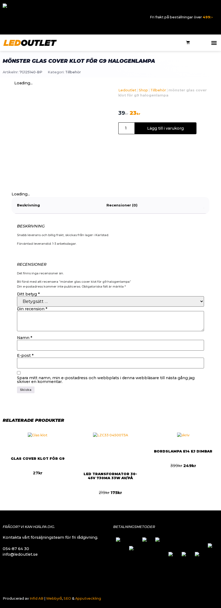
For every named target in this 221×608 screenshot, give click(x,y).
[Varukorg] (187, 42)
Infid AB (36, 598)
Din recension (32, 309)
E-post (25, 355)
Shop (143, 90)
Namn (24, 338)
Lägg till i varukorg (165, 128)
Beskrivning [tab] (28, 205)
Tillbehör (73, 72)
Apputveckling (88, 598)
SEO (67, 598)
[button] (213, 42)
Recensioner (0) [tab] (121, 205)
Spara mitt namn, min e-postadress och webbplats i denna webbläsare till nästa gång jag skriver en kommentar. (106, 380)
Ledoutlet (127, 90)
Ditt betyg (28, 294)
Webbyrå (54, 598)
